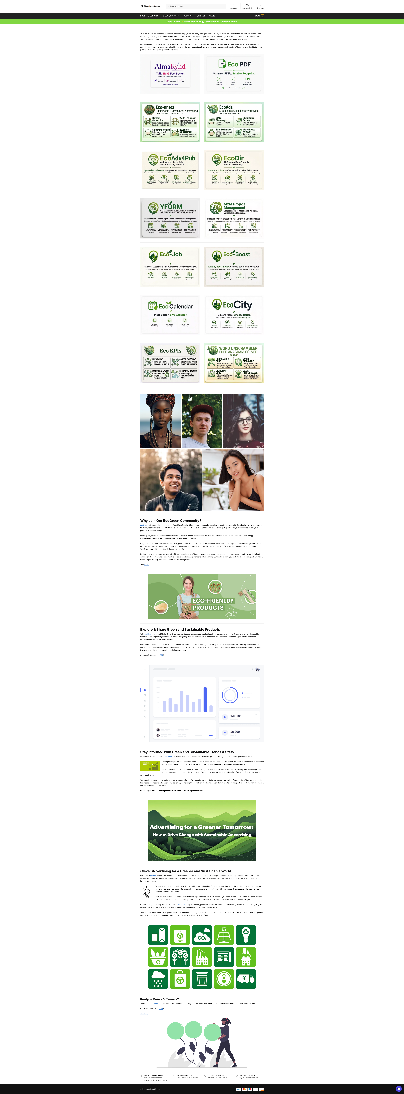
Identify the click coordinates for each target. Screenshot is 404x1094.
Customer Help (247, 8)
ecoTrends (168, 756)
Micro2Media (154, 1003)
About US (144, 1014)
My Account (234, 8)
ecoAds (153, 875)
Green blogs (180, 904)
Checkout (260, 8)
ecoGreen (144, 525)
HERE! (146, 565)
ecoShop (147, 634)
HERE (161, 655)
